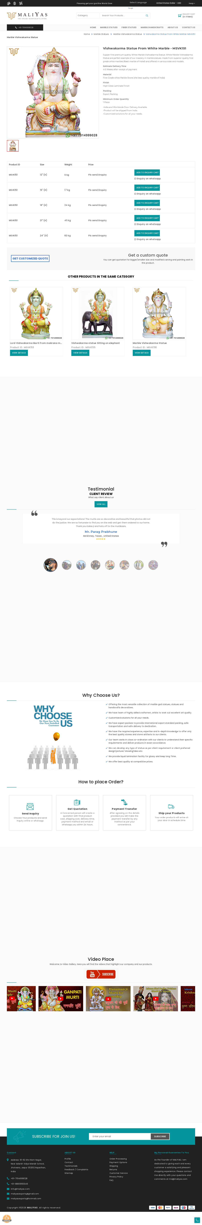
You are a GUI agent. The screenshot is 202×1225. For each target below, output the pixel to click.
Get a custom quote (148, 255)
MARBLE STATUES (109, 27)
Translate (138, 8)
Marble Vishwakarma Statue (127, 34)
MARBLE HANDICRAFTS (152, 27)
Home (93, 27)
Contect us (188, 27)
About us (173, 27)
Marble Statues (101, 34)
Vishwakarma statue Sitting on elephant (68, 343)
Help (191, 3)
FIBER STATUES (129, 27)
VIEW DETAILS (52, 352)
